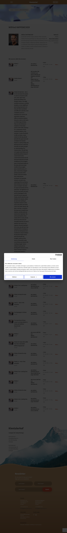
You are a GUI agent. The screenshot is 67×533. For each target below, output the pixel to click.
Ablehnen (14, 276)
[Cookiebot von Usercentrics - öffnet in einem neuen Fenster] (56, 255)
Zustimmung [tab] (14, 258)
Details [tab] (33, 258)
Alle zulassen (53, 276)
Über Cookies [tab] (53, 258)
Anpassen (32, 276)
